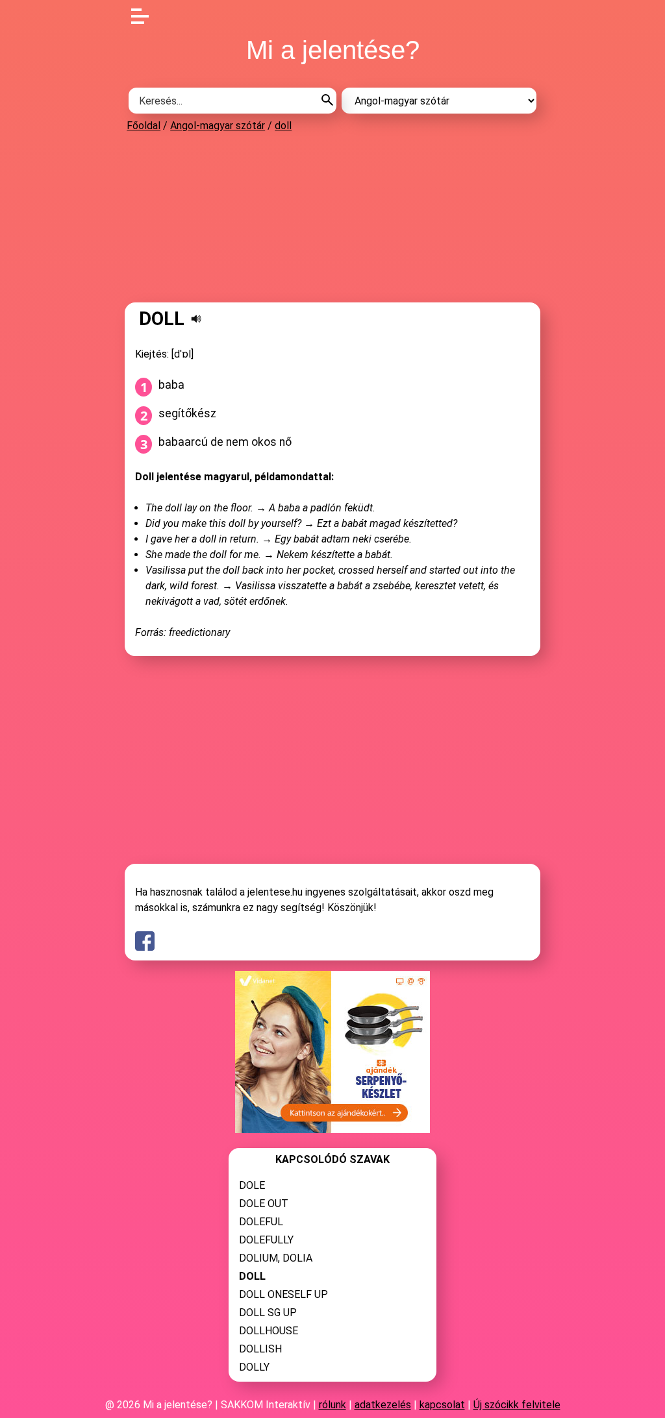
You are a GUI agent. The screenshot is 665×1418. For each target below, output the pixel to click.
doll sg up (268, 1312)
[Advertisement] (332, 217)
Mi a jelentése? (333, 50)
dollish (260, 1349)
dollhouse (268, 1331)
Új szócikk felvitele (516, 1405)
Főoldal (143, 125)
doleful (261, 1222)
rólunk (332, 1405)
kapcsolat (442, 1405)
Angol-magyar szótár (217, 125)
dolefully (266, 1240)
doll (283, 125)
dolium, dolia (275, 1258)
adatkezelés (383, 1405)
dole (252, 1185)
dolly (254, 1367)
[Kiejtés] (196, 319)
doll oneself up (283, 1294)
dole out (263, 1203)
